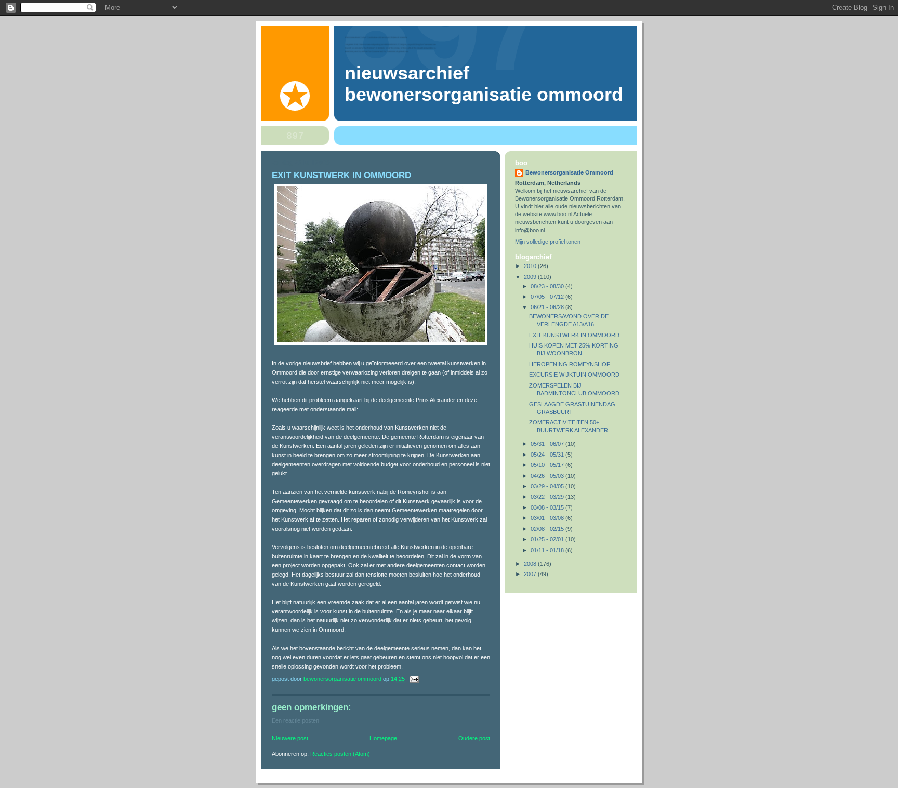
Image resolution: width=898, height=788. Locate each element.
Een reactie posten (295, 720)
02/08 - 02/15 (548, 529)
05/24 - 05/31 (548, 454)
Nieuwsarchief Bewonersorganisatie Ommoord (484, 84)
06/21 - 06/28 (548, 307)
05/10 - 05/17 (548, 465)
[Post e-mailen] (413, 679)
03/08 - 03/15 (548, 507)
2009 (531, 277)
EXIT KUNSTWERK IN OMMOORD (574, 335)
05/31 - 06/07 (548, 443)
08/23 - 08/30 (548, 286)
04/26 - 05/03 (548, 476)
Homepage (383, 738)
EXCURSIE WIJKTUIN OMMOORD (574, 374)
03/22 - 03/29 (548, 496)
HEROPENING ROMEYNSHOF (569, 364)
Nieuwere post (290, 738)
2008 (531, 563)
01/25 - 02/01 (548, 539)
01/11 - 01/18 (548, 550)
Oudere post (474, 738)
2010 (531, 266)
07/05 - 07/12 (548, 296)
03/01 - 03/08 (548, 518)
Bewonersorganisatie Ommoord (569, 172)
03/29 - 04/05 (548, 486)
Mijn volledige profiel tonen (547, 241)
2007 (531, 574)
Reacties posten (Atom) (340, 754)
